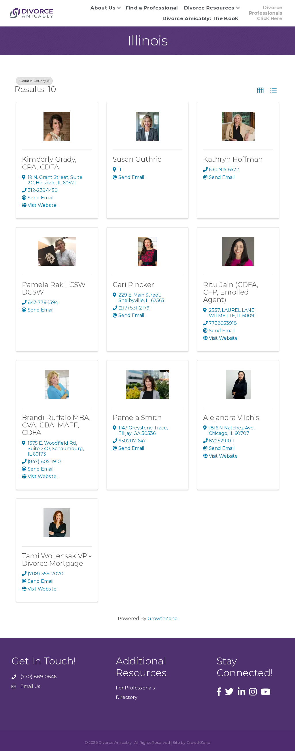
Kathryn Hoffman (233, 159)
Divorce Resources (209, 8)
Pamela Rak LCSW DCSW (54, 288)
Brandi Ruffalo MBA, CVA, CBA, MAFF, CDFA (56, 425)
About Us (102, 8)
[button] (260, 90)
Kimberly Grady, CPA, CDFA (49, 163)
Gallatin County (32, 81)
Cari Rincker (133, 284)
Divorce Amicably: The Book (200, 18)
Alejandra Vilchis (231, 417)
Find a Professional (152, 8)
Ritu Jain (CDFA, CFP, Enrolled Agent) (230, 292)
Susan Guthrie (137, 159)
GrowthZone (162, 618)
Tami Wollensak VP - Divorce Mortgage (56, 559)
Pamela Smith (137, 417)
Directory (126, 697)
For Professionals (135, 688)
